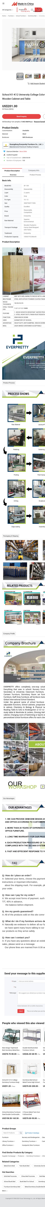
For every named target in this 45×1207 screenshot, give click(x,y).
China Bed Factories (28, 1176)
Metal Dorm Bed (9, 1166)
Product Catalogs (33, 1133)
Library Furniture (8, 1141)
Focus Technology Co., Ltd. (28, 1198)
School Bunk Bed (9, 1181)
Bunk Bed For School (27, 1181)
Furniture (11, 16)
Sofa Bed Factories (10, 1176)
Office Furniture (7, 1145)
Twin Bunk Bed (24, 1166)
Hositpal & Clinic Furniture (31, 1145)
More (4, 1191)
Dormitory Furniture (28, 1141)
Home (4, 16)
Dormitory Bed (32, 16)
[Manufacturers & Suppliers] (23, 4)
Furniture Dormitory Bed (12, 1187)
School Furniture (21, 16)
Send (21, 1011)
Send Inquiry (22, 116)
